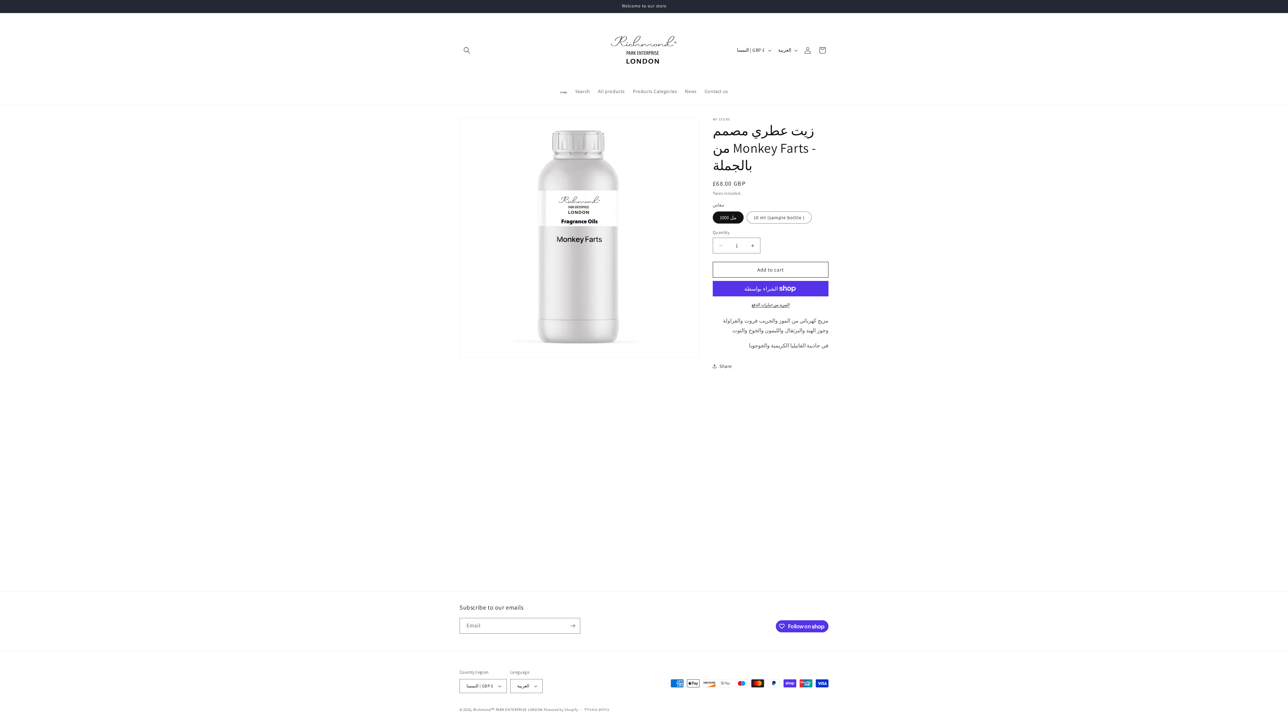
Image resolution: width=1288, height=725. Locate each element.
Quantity (721, 232)
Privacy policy (597, 709)
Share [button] (725, 366)
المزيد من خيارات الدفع (771, 304)
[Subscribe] (572, 626)
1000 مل (728, 217)
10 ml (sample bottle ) (779, 217)
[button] (467, 50)
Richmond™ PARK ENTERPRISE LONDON (508, 709)
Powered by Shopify (561, 709)
